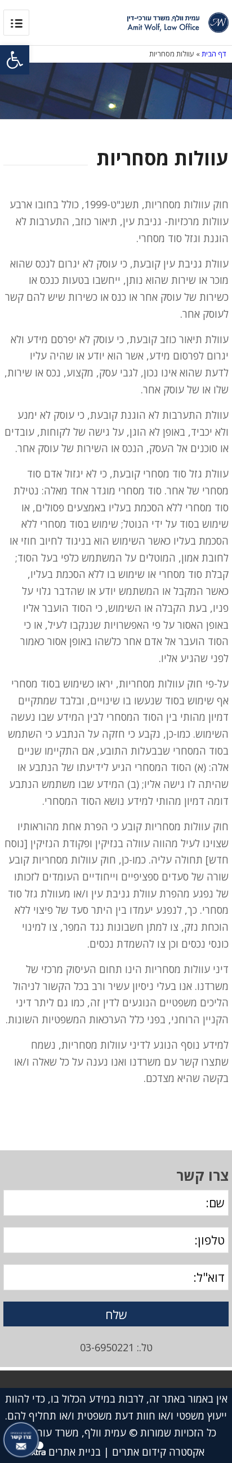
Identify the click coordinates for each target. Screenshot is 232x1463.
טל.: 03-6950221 (116, 1347)
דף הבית (214, 54)
